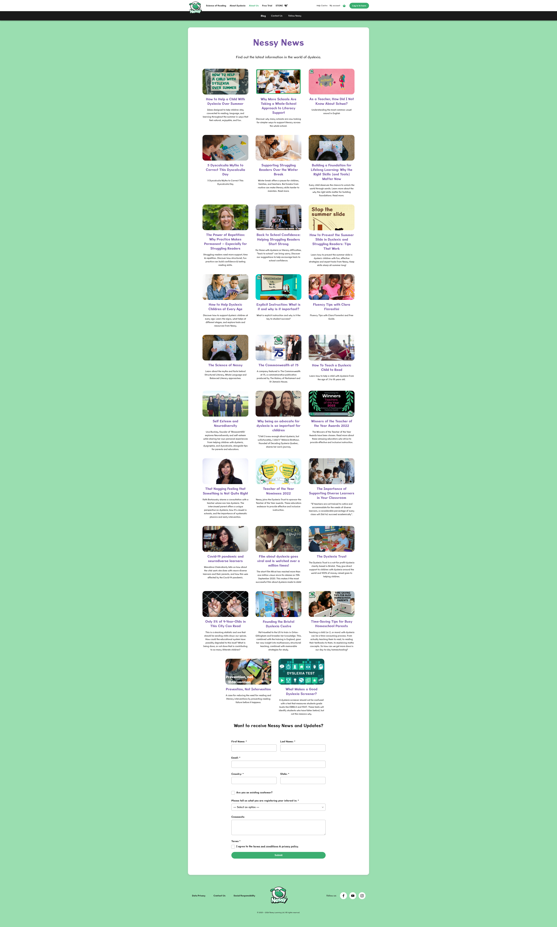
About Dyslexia (237, 5)
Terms (265, 844)
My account (335, 5)
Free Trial (267, 5)
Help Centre (322, 5)
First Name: (239, 741)
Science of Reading (216, 5)
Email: (235, 757)
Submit (278, 855)
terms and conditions (265, 846)
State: (284, 773)
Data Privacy (198, 895)
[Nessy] (279, 902)
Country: (237, 773)
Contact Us (219, 895)
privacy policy (290, 846)
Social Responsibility (244, 895)
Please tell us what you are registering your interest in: (265, 800)
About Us (254, 5)
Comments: (238, 816)
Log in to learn (359, 5)
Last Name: (287, 741)
